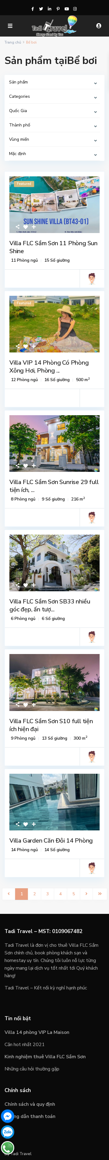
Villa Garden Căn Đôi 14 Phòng (51, 840)
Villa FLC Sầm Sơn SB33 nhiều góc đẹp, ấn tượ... (49, 605)
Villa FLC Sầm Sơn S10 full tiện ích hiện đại (51, 725)
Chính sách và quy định (30, 1104)
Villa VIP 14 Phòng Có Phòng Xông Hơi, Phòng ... (49, 367)
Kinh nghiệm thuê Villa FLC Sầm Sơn (45, 1056)
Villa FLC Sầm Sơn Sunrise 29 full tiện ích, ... (53, 486)
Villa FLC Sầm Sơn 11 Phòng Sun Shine (53, 247)
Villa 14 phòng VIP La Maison (37, 1032)
